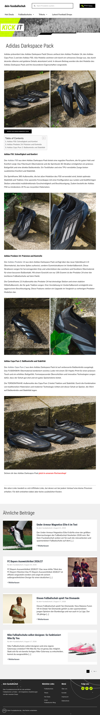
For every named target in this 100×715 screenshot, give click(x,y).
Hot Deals (9, 14)
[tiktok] (91, 688)
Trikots (42, 14)
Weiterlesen (43, 545)
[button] (4, 710)
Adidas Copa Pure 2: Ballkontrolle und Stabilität (26, 147)
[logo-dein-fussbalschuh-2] (15, 5)
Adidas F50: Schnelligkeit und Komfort (22, 141)
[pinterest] (86, 688)
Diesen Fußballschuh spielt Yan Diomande (58, 598)
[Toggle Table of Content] (43, 138)
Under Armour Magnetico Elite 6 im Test (57, 524)
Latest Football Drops (62, 14)
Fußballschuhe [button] (25, 14)
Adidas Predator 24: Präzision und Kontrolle (24, 144)
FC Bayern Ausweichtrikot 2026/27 (25, 561)
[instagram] (82, 688)
